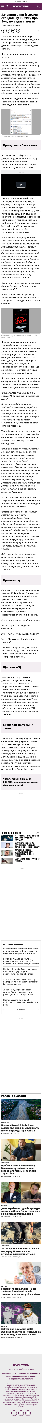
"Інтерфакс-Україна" (29, 1399)
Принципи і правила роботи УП (21, 1379)
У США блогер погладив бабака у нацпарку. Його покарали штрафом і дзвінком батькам (20, 981)
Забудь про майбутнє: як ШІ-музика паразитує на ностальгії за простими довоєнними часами (21, 1332)
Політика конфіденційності (28, 1373)
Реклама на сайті (9, 1373)
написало (28, 54)
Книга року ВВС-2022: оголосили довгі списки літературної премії (20, 782)
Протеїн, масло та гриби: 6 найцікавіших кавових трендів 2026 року (20, 1002)
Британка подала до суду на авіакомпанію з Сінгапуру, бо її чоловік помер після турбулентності (21, 961)
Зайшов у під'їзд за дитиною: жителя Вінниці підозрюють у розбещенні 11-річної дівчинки (18, 992)
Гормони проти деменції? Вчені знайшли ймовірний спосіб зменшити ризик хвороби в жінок (20, 1291)
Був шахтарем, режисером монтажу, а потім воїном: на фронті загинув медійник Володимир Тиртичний (20, 951)
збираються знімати (11, 747)
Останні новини (13, 944)
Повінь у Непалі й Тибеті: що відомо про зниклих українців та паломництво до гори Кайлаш (20, 971)
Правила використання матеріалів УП (21, 1376)
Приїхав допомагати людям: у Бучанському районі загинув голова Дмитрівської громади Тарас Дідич (18, 1169)
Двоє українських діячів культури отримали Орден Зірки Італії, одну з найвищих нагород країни (20, 1211)
